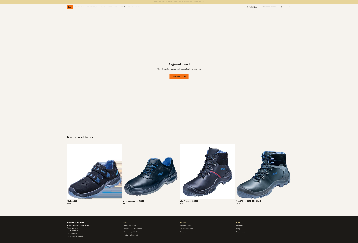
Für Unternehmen (269, 7)
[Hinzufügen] (119, 196)
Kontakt (183, 232)
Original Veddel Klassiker (133, 229)
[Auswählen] (175, 196)
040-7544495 (72, 234)
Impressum (240, 232)
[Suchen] (282, 7)
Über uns (239, 226)
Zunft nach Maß (186, 226)
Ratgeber (239, 229)
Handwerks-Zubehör (131, 232)
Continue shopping (179, 76)
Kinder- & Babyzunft (131, 235)
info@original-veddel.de (76, 236)
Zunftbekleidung (130, 226)
